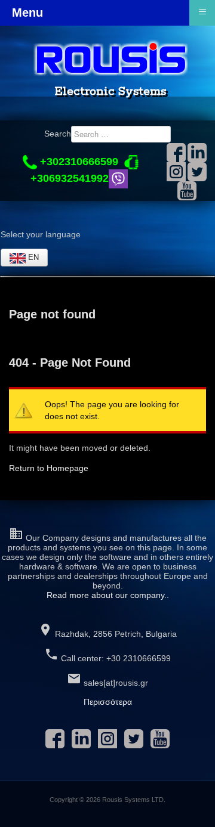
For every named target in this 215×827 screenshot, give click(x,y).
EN (32, 256)
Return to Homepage (48, 468)
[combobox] (121, 134)
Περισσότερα (108, 702)
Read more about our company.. (108, 595)
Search (57, 133)
